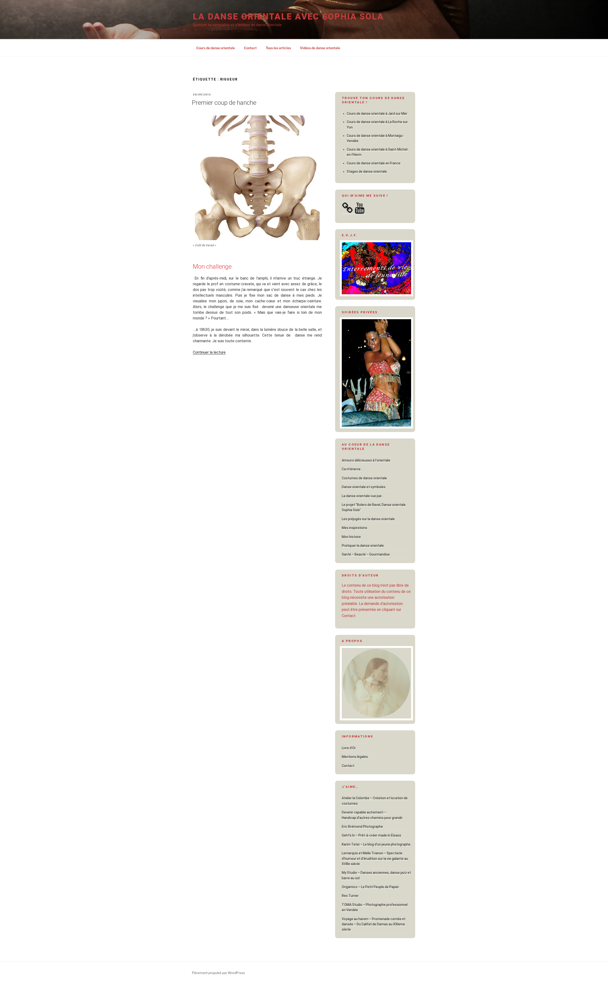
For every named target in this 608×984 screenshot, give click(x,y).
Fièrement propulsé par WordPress (218, 973)
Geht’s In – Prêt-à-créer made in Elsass (371, 835)
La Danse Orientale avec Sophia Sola (288, 17)
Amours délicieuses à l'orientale (366, 460)
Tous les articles (278, 48)
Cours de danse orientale (215, 48)
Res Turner (350, 896)
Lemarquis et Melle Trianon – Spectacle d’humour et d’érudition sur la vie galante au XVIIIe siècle (375, 858)
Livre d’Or (349, 748)
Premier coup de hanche (224, 102)
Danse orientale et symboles (363, 487)
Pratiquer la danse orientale (363, 545)
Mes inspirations (354, 528)
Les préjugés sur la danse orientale (368, 519)
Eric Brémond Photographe (362, 826)
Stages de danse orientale (367, 171)
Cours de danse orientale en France (373, 163)
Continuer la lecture (209, 352)
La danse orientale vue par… (363, 496)
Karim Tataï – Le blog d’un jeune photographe (376, 844)
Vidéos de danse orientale (320, 48)
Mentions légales (355, 757)
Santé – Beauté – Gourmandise (366, 554)
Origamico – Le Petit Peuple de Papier (370, 887)
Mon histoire (351, 537)
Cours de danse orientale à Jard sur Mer (377, 113)
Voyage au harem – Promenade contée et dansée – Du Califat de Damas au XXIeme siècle (373, 924)
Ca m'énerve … (352, 469)
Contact (250, 48)
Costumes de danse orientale (364, 478)
